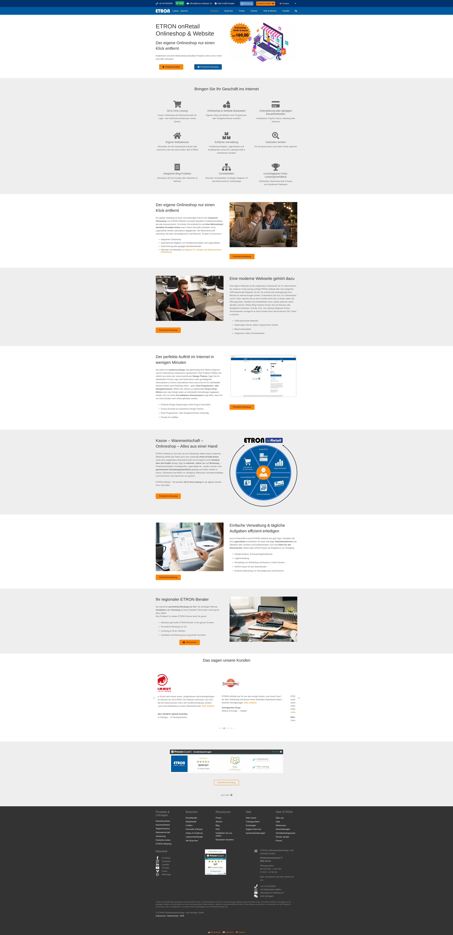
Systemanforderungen (255, 833)
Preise (218, 818)
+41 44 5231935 (268, 886)
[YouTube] (159, 867)
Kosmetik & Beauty (194, 829)
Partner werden (282, 837)
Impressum (161, 916)
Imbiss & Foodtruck (194, 833)
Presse (279, 841)
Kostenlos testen (163, 840)
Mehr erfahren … (212, 706)
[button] (288, 3)
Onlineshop (161, 836)
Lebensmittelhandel (194, 837)
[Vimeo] (159, 871)
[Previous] (154, 698)
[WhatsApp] (159, 874)
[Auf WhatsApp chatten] (257, 889)
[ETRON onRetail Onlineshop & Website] (263, 42)
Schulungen (251, 825)
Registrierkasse (163, 828)
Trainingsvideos (253, 822)
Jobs (278, 822)
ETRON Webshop (163, 844)
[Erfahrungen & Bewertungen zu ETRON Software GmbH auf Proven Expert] (226, 761)
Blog (218, 825)
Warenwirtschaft (163, 832)
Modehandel (191, 822)
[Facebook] (159, 858)
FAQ (218, 829)
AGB (182, 916)
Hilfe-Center (251, 818)
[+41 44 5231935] (257, 886)
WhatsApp (166, 874)
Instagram (166, 861)
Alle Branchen (192, 841)
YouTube (165, 868)
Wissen (219, 822)
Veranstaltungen (283, 829)
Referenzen (281, 825)
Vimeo (164, 871)
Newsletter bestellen (225, 840)
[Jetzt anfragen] (257, 896)
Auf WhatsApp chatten (270, 889)
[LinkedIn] (159, 864)
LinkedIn (165, 864)
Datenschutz (172, 916)
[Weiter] (298, 698)
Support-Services (253, 829)
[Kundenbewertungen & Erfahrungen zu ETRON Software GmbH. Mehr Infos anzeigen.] (215, 874)
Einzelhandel (191, 818)
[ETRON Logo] (163, 11)
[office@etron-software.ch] (257, 892)
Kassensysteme (163, 821)
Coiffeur (189, 825)
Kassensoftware (163, 825)
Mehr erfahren (249, 703)
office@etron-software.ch (272, 893)
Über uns (280, 818)
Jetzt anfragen (267, 896)
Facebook (166, 858)
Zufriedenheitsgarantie (285, 833)
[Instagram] (159, 861)
